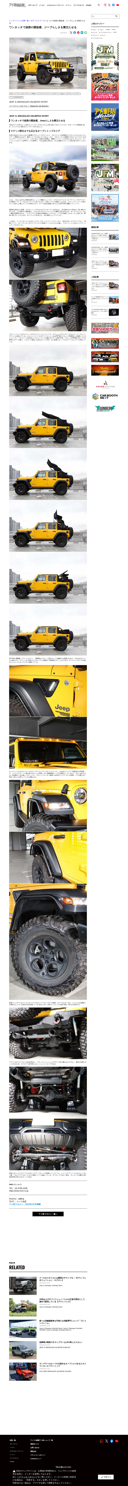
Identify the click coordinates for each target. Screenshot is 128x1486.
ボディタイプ (36, 21)
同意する (106, 1477)
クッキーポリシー (29, 1477)
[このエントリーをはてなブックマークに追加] (82, 32)
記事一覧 (25, 21)
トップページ (14, 21)
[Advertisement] (48, 1237)
